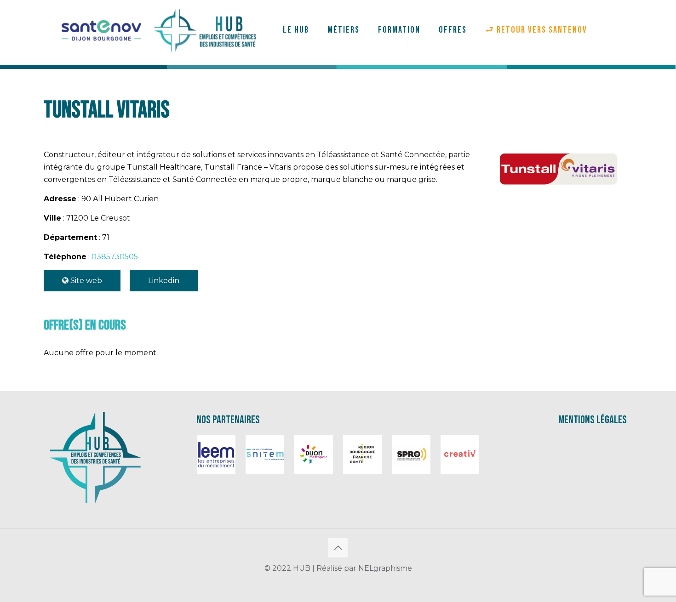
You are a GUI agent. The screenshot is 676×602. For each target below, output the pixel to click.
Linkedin (163, 280)
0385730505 (115, 256)
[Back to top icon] (338, 547)
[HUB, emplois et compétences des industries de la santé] (159, 30)
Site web (85, 280)
